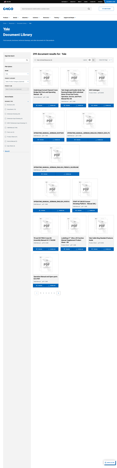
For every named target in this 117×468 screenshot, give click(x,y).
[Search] (89, 9)
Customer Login (110, 1)
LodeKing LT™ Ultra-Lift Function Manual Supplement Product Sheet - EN (72, 240)
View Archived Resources (44, 60)
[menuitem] (7, 17)
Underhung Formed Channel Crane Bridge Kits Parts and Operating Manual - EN (46, 92)
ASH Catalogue (94, 90)
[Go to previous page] (36, 293)
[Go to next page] (58, 293)
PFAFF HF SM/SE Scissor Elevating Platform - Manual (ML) (84, 202)
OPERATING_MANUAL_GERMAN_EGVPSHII (49, 133)
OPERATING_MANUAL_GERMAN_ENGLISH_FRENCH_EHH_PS (88, 133)
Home (4, 23)
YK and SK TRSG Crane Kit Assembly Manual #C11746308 (44, 239)
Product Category (10, 78)
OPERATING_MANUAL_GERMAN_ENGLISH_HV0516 (51, 201)
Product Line (8, 86)
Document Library (22, 23)
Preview (40, 105)
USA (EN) (8, 1)
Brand (6, 70)
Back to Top (110, 462)
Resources (11, 23)
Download (52, 105)
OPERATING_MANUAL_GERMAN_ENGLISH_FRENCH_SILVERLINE (56, 167)
